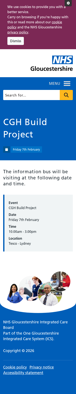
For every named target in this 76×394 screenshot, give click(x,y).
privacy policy (17, 32)
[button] (54, 83)
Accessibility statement (23, 372)
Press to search (66, 95)
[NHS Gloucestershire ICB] (52, 65)
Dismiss (15, 41)
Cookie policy (15, 367)
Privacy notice (42, 367)
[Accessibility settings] (68, 3)
